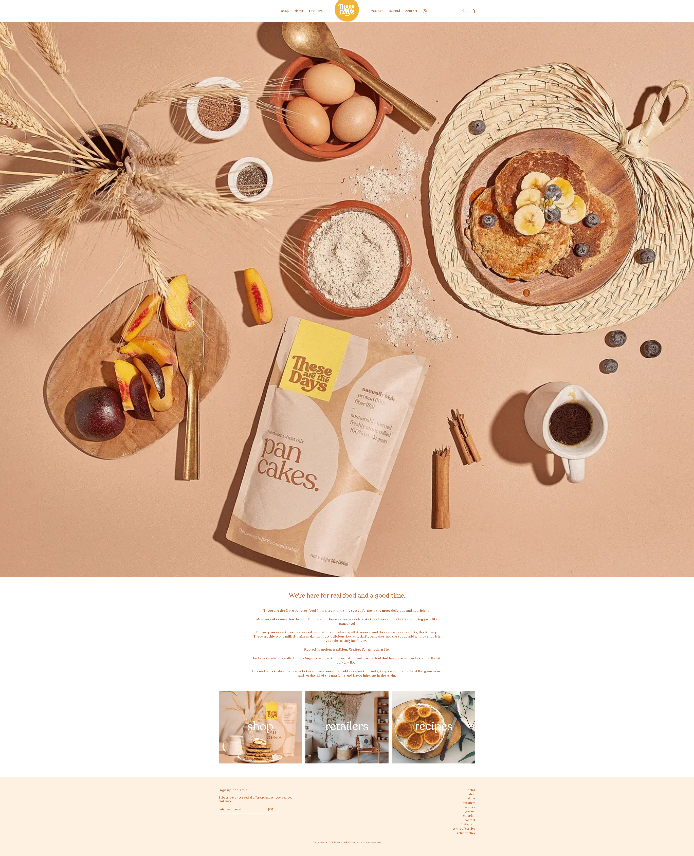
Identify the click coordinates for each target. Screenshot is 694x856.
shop (285, 11)
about (299, 11)
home (471, 790)
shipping (469, 816)
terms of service (464, 829)
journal (394, 11)
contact (411, 11)
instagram (468, 824)
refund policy (466, 833)
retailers (316, 11)
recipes (377, 11)
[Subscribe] (270, 809)
